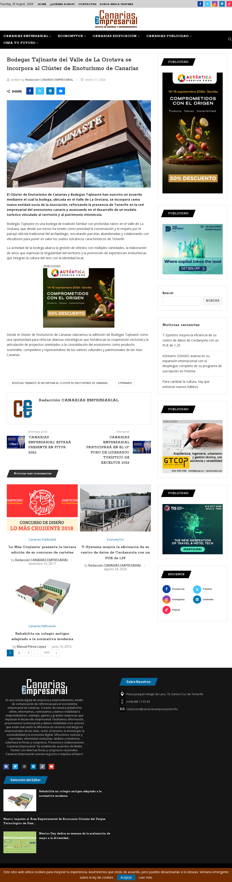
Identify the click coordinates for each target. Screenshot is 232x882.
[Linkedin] (222, 4)
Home (42, 4)
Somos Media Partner (116, 4)
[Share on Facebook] (30, 91)
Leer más (145, 877)
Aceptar (126, 877)
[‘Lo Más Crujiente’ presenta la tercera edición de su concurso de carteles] (42, 508)
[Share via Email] (60, 91)
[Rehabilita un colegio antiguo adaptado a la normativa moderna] (42, 594)
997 (46, 653)
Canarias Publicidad (167, 36)
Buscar (168, 293)
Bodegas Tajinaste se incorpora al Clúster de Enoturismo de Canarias (60, 383)
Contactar (87, 4)
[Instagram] (215, 4)
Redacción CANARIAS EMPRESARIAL (49, 80)
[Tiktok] (229, 4)
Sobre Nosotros (138, 682)
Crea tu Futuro (19, 43)
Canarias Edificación (115, 36)
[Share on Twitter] (40, 91)
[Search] (229, 39)
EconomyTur (70, 36)
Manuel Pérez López (31, 646)
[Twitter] (207, 4)
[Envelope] (51, 766)
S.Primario (125, 383)
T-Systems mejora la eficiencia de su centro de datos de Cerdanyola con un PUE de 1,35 (115, 552)
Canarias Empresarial (25, 36)
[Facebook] (200, 4)
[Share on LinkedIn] (50, 91)
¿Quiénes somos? (62, 4)
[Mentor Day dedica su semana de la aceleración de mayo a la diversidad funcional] (19, 842)
